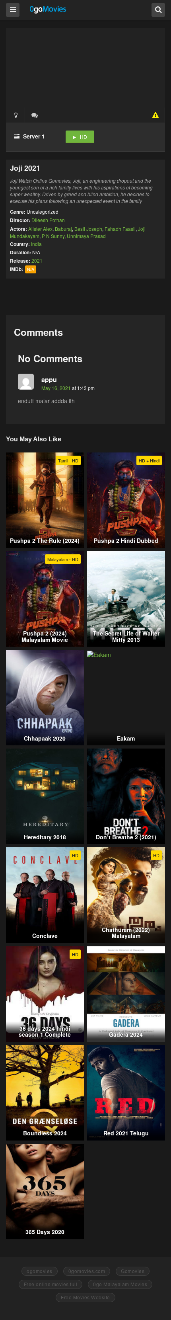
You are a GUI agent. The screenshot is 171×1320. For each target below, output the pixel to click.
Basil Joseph (88, 228)
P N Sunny (53, 235)
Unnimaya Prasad (86, 235)
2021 (37, 260)
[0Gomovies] (48, 9)
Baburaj (63, 228)
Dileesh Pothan (48, 219)
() (34, 115)
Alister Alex (40, 228)
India (36, 243)
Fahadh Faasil (120, 228)
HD (83, 136)
